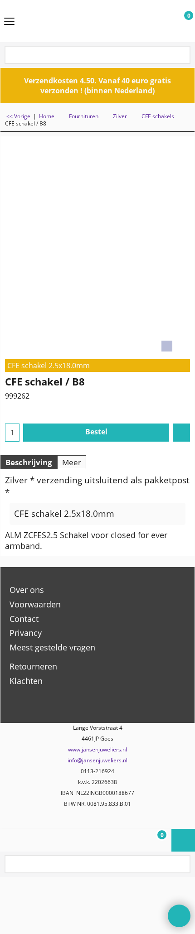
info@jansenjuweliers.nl (97, 760)
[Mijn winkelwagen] (180, 21)
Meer (71, 462)
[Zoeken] (183, 55)
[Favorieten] (181, 432)
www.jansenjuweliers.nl (97, 749)
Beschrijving (28, 462)
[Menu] (9, 22)
